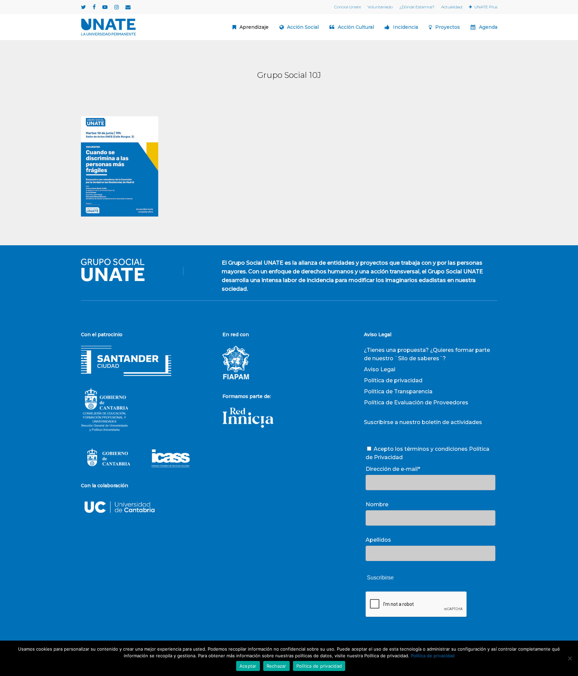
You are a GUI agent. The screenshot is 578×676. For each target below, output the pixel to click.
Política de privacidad (393, 380)
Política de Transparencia (398, 391)
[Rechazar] (569, 658)
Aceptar (248, 666)
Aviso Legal (379, 369)
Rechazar (276, 666)
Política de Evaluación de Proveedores (416, 402)
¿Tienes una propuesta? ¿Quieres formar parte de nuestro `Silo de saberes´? (427, 354)
